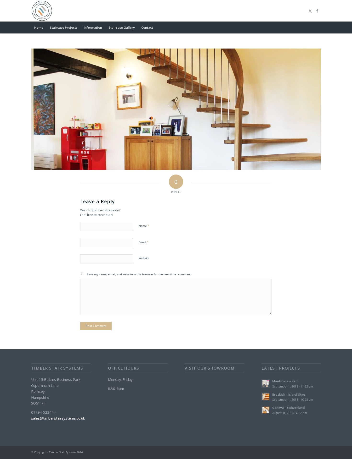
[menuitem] (38, 27)
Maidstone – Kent (285, 381)
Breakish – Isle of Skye (288, 394)
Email (143, 242)
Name (144, 226)
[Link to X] (310, 10)
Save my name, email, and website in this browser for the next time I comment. (139, 274)
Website (144, 258)
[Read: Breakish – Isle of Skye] (265, 397)
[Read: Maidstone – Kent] (265, 383)
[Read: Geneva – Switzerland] (265, 410)
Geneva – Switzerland (288, 407)
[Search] (318, 27)
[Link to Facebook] (317, 10)
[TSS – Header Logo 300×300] (42, 11)
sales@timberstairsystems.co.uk (58, 418)
